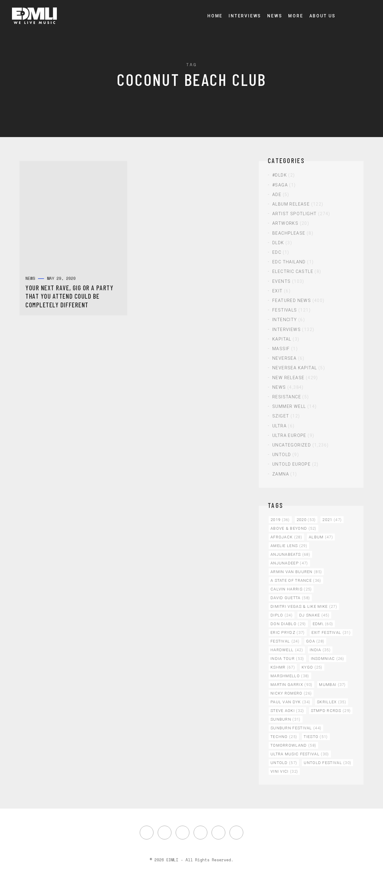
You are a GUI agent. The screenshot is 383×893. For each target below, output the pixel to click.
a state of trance (295, 580)
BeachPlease (288, 233)
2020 (306, 519)
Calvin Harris (291, 589)
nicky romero (291, 693)
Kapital (281, 339)
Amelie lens (288, 545)
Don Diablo (288, 624)
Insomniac (327, 658)
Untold (281, 454)
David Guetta (290, 598)
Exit (277, 290)
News (274, 15)
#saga (280, 185)
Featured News (291, 300)
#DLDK (279, 175)
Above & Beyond (293, 528)
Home (215, 15)
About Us (322, 15)
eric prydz (287, 632)
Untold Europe (291, 464)
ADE (276, 194)
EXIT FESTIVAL (331, 632)
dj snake (314, 615)
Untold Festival (327, 762)
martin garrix (291, 684)
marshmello (289, 676)
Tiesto (316, 736)
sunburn (285, 719)
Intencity (284, 319)
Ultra (279, 425)
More (295, 15)
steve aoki (287, 710)
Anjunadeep (289, 563)
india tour (287, 658)
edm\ (323, 624)
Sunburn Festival (295, 728)
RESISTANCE (286, 396)
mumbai (332, 684)
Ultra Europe (289, 435)
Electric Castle (292, 271)
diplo (281, 615)
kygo (312, 667)
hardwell (286, 650)
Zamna (280, 474)
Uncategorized (291, 445)
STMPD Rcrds (331, 710)
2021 (332, 519)
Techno (283, 736)
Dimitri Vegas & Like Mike (303, 606)
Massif (281, 348)
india (320, 650)
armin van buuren (296, 571)
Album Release (291, 204)
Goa (315, 641)
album (321, 537)
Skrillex (331, 702)
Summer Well (289, 406)
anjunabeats (290, 554)
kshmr (282, 667)
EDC (276, 252)
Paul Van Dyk (290, 702)
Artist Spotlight (294, 213)
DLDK (278, 242)
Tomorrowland (293, 745)
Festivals (284, 310)
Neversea (284, 358)
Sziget (280, 416)
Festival (285, 641)
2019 (280, 519)
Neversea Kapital (294, 367)
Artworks (285, 223)
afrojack (286, 537)
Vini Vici (284, 771)
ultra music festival (299, 754)
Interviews (245, 15)
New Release (288, 377)
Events (281, 281)
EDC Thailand (289, 261)
